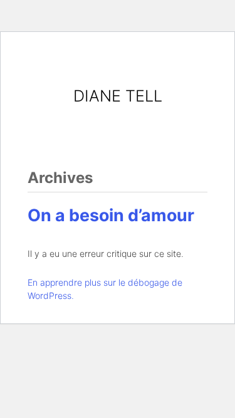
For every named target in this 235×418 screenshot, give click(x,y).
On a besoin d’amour (111, 215)
